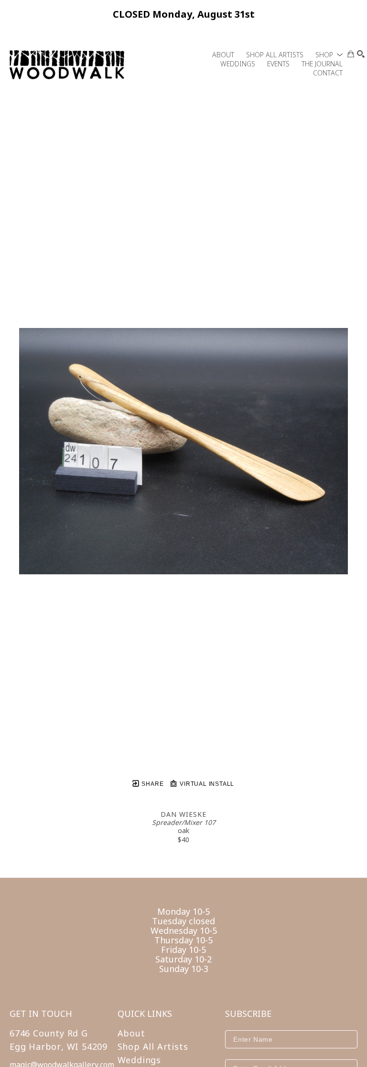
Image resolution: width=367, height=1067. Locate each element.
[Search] (361, 54)
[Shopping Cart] (350, 54)
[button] (329, 54)
